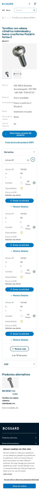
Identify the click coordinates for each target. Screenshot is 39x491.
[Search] (34, 10)
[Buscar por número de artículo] (28, 160)
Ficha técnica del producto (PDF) (19, 142)
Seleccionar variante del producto (20, 134)
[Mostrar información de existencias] (21, 188)
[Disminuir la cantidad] (21, 183)
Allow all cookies (19, 486)
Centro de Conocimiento (10, 443)
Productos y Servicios (9, 438)
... (8, 17)
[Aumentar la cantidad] (34, 183)
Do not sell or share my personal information (18, 480)
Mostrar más (20, 349)
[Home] (3, 17)
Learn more (7, 474)
